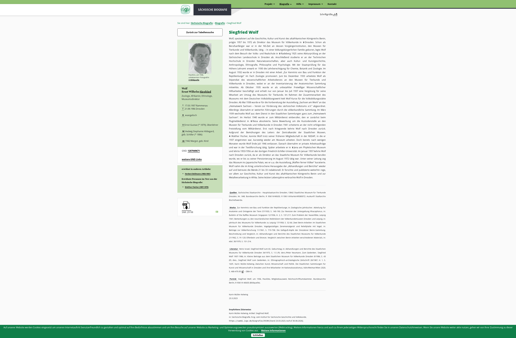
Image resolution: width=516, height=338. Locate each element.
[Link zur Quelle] (242, 271)
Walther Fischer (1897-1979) (196, 187)
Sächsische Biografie (202, 23)
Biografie (220, 23)
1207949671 (194, 150)
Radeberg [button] (286, 53)
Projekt (268, 4)
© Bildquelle (194, 80)
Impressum (314, 4)
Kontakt (332, 4)
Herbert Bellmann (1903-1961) (197, 173)
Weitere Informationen (273, 330)
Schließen (258, 335)
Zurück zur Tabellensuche (200, 32)
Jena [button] (296, 147)
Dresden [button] (309, 42)
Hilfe (298, 4)
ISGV (185, 9)
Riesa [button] (255, 121)
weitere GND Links (192, 159)
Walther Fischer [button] (239, 136)
